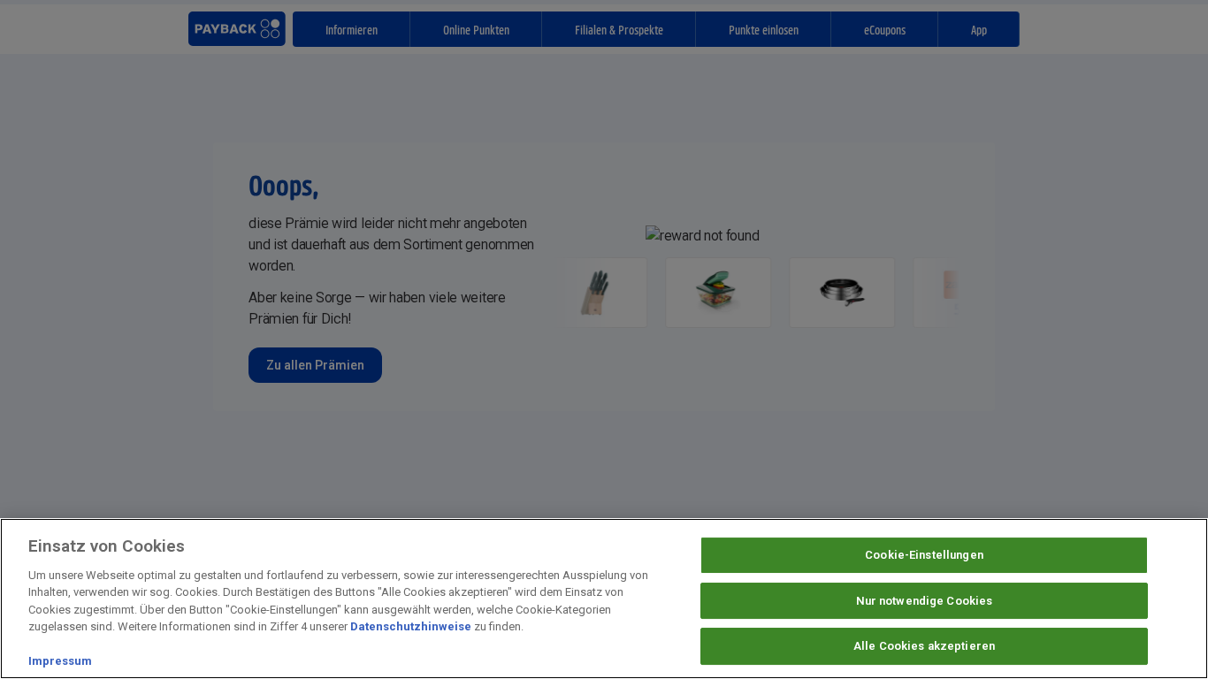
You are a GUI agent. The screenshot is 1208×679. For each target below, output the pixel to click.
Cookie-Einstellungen (924, 554)
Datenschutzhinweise (410, 626)
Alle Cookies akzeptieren (924, 645)
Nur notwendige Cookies (924, 600)
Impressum (60, 661)
